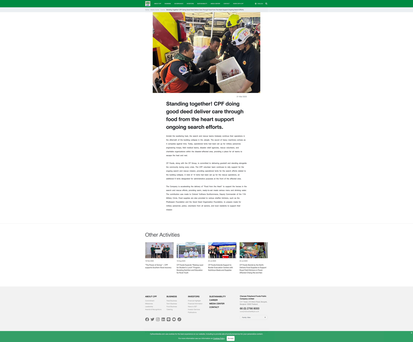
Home (147, 10)
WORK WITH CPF (238, 4)
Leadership (149, 306)
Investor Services (194, 309)
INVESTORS (194, 296)
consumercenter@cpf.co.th (249, 311)
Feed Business (172, 301)
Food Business (172, 306)
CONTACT (227, 4)
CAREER (213, 300)
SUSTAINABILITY (202, 4)
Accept (230, 338)
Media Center (154, 10)
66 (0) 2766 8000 (249, 308)
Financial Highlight (194, 301)
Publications (192, 312)
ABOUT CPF (151, 296)
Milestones (149, 304)
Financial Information (195, 304)
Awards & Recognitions (153, 309)
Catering (170, 309)
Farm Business (172, 304)
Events (163, 10)
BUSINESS (172, 296)
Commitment (149, 301)
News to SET (192, 306)
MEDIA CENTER (216, 303)
